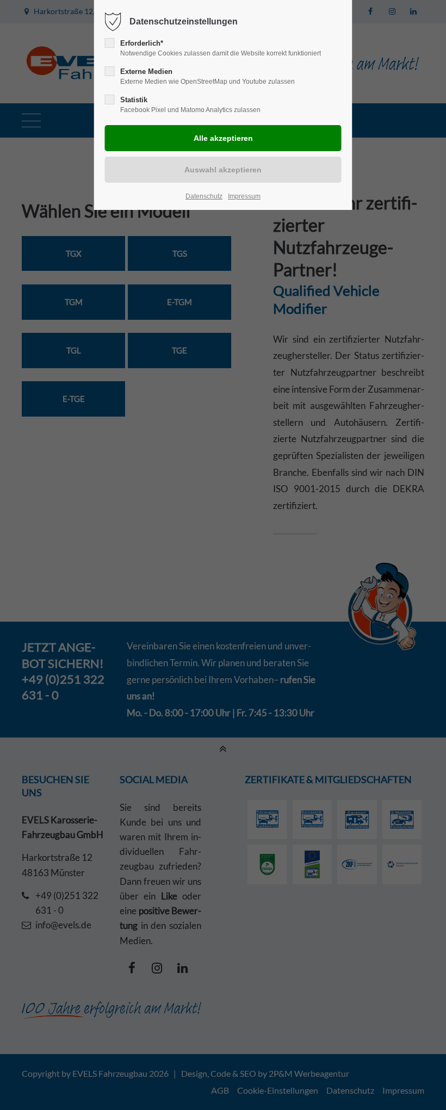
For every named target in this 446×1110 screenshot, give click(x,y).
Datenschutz (203, 196)
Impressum (244, 196)
